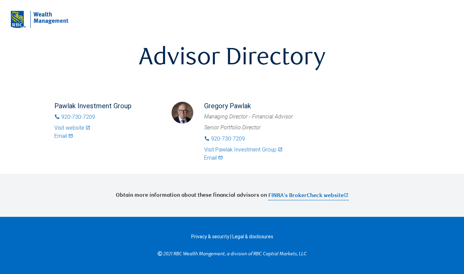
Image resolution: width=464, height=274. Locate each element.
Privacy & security (210, 236)
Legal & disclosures (252, 236)
